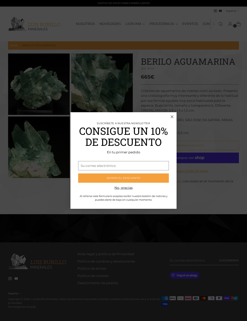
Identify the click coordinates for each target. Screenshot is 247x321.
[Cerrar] (172, 117)
